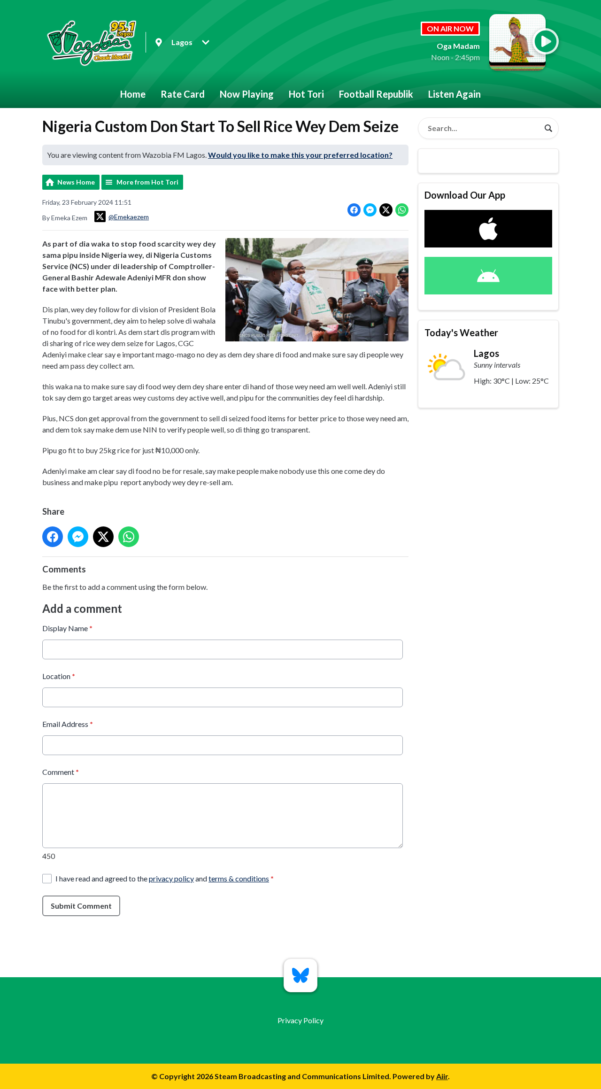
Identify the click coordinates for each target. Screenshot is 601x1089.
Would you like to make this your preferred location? (300, 154)
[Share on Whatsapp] (401, 209)
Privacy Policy (300, 1020)
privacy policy (171, 878)
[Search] (548, 128)
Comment (60, 771)
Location (58, 676)
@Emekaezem (128, 217)
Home (133, 94)
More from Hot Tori (147, 182)
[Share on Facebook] (354, 209)
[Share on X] (386, 209)
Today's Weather (461, 332)
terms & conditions (238, 878)
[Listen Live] (545, 41)
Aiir (442, 1076)
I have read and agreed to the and (164, 878)
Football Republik (376, 94)
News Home (76, 182)
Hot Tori (306, 94)
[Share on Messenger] (370, 209)
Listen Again (454, 94)
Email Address (67, 723)
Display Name (67, 628)
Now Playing (247, 94)
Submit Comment (81, 905)
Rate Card (183, 94)
